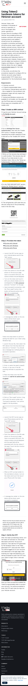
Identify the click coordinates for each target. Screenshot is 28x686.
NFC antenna (20, 283)
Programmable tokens (7, 628)
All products (4, 626)
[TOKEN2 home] (6, 3)
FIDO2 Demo (4, 642)
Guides (3, 649)
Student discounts (8, 656)
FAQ (2, 654)
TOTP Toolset (5, 637)
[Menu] (25, 3)
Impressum (4, 671)
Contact (3, 668)
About (3, 666)
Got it (5, 682)
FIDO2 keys (4, 630)
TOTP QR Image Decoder (8, 640)
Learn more (20, 680)
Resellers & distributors (7, 659)
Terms (3, 673)
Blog (2, 652)
